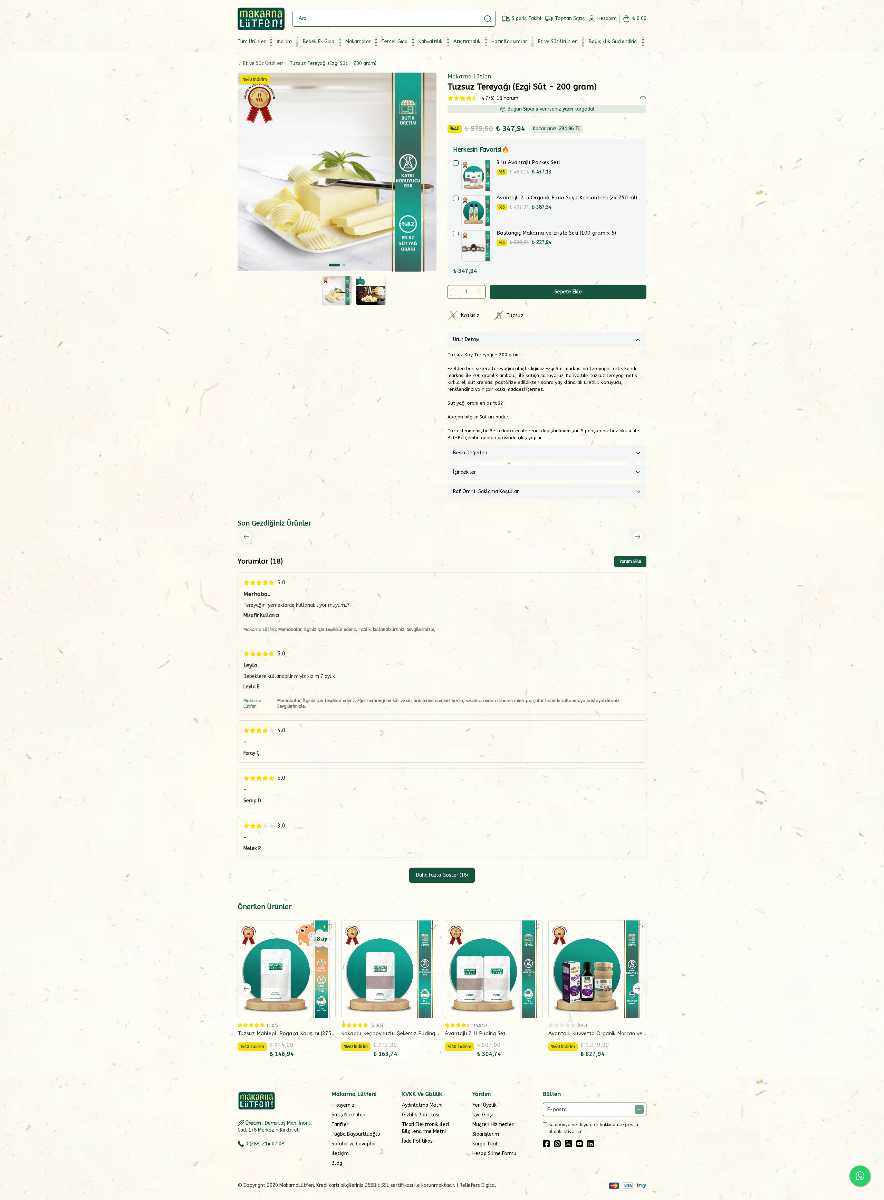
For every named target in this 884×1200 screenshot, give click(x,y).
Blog (337, 1163)
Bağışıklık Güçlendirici (613, 42)
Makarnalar (358, 42)
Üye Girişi (482, 1115)
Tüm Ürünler (252, 42)
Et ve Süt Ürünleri (558, 42)
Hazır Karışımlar (509, 42)
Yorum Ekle (630, 561)
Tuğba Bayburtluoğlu (356, 1134)
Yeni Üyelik (484, 1105)
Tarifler (340, 1124)
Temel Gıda (394, 42)
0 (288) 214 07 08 (265, 1144)
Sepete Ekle (568, 292)
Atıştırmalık (466, 42)
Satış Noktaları (348, 1115)
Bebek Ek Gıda (318, 42)
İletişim (340, 1153)
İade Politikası (418, 1141)
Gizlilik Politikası (420, 1115)
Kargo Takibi (486, 1144)
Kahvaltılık (430, 42)
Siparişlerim (485, 1134)
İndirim (284, 42)
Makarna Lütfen (469, 76)
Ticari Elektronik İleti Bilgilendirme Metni (425, 1128)
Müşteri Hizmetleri (493, 1124)
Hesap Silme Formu (494, 1153)
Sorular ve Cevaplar (354, 1144)
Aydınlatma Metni (422, 1105)
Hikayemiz (343, 1105)
